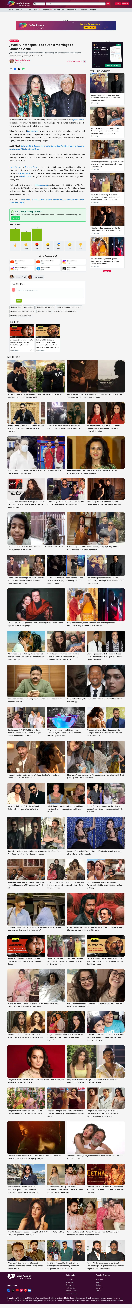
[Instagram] (21, 1290)
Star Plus (99, 1279)
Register (125, 4)
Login (118, 4)
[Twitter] (13, 1290)
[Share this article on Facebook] (15, 68)
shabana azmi (15, 307)
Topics (28, 10)
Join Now (16, 218)
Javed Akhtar (78, 119)
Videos (84, 10)
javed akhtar (29, 307)
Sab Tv (98, 1291)
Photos (93, 10)
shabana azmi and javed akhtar (22, 311)
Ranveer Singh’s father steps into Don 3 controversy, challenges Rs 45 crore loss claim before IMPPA (105, 97)
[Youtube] (17, 1290)
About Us (69, 1279)
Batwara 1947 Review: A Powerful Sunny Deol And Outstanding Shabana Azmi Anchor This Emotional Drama (47, 343)
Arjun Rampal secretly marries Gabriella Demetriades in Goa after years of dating (106, 229)
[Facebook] (8, 1290)
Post (19, 301)
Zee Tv (98, 1282)
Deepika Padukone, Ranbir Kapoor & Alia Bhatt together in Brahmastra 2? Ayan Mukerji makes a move (105, 261)
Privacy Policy (71, 1293)
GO (108, 4)
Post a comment (75, 61)
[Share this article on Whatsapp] (23, 68)
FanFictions (59, 10)
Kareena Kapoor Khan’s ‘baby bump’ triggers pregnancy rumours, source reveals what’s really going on (107, 164)
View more (107, 271)
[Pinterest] (25, 1290)
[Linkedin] (29, 1290)
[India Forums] (19, 3)
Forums (19, 10)
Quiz (36, 10)
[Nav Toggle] (3, 4)
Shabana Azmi (31, 167)
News (11, 10)
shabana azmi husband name (65, 311)
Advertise (69, 1282)
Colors (98, 1285)
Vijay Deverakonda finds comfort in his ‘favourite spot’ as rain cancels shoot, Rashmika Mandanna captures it (105, 130)
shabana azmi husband (45, 307)
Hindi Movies (14, 40)
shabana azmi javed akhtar (20, 315)
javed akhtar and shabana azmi (69, 307)
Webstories (71, 10)
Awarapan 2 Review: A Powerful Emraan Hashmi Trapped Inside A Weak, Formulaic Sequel (21, 343)
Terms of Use (71, 1291)
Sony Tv (99, 1288)
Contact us (70, 1285)
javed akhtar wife (44, 311)
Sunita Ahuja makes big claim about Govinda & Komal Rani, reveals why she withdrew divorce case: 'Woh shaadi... (105, 197)
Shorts (46, 10)
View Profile (18, 63)
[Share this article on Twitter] (19, 68)
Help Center (70, 1288)
